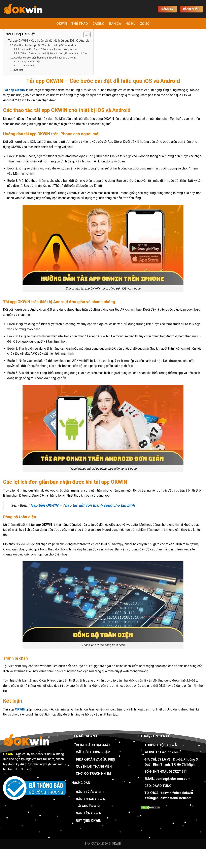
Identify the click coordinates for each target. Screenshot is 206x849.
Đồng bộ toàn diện (30, 61)
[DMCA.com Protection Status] (150, 807)
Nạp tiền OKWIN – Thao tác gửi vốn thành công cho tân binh (82, 505)
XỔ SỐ (145, 24)
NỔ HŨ (131, 24)
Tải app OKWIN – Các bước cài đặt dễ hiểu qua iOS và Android (49, 40)
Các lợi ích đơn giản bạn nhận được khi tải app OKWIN (45, 57)
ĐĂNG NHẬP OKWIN (90, 799)
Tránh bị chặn (28, 65)
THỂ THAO (79, 24)
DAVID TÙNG (161, 786)
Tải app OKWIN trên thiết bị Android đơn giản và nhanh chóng (54, 53)
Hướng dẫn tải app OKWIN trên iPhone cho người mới (49, 49)
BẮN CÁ (115, 24)
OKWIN (61, 24)
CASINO (99, 24)
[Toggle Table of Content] (85, 34)
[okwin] (23, 9)
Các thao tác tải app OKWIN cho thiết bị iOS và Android (45, 45)
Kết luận (19, 69)
